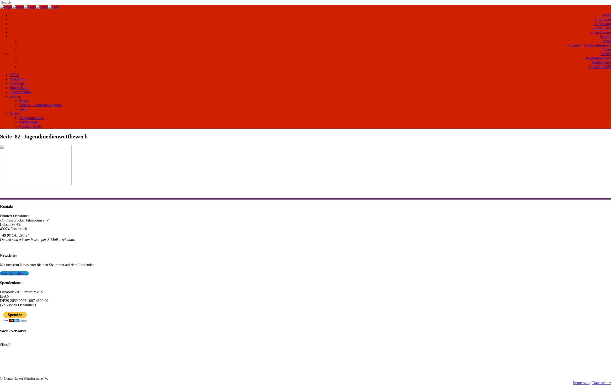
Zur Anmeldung (14, 273)
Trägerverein (9, 370)
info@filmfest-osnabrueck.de (22, 246)
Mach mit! (8, 366)
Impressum (581, 383)
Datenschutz (601, 383)
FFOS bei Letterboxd (16, 340)
